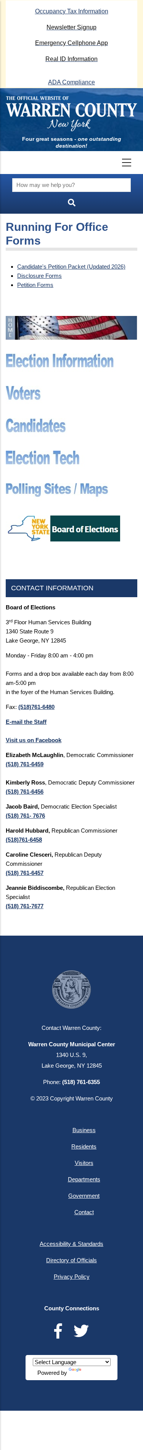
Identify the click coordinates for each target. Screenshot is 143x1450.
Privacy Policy (72, 1276)
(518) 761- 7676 (25, 815)
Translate (94, 1372)
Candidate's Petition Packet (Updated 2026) (71, 266)
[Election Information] (63, 357)
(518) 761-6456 (24, 791)
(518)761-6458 (24, 839)
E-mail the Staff (26, 722)
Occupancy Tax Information (71, 11)
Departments (84, 1179)
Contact (84, 1212)
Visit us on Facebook (33, 740)
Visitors (84, 1163)
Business (84, 1130)
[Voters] (63, 390)
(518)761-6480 (36, 707)
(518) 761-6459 (24, 764)
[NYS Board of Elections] (63, 520)
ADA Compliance (71, 82)
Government (84, 1195)
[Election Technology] (63, 455)
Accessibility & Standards (71, 1244)
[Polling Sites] (63, 487)
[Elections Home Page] (71, 320)
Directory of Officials (71, 1260)
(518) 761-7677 (24, 906)
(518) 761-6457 (24, 873)
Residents (83, 1146)
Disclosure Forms (39, 275)
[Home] (71, 114)
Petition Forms (35, 285)
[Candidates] (63, 422)
